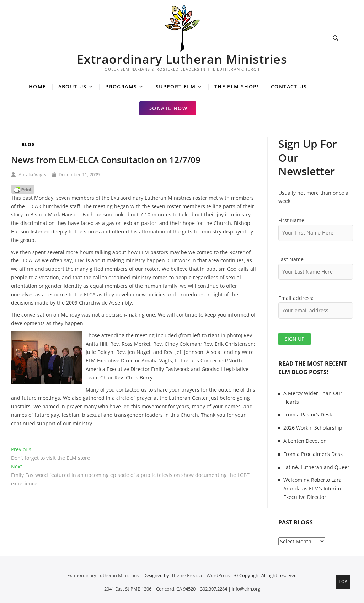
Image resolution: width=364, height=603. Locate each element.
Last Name (291, 259)
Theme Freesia (186, 575)
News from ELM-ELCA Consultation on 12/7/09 (105, 160)
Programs (121, 86)
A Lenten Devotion (305, 440)
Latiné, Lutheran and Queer (316, 467)
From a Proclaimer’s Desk (313, 454)
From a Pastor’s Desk (307, 414)
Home (37, 86)
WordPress (218, 575)
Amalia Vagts (32, 174)
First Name (291, 220)
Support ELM (176, 86)
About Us (72, 86)
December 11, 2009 (79, 174)
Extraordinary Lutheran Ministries (182, 59)
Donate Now (167, 108)
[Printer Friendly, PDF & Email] (22, 189)
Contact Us (289, 86)
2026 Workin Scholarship (312, 427)
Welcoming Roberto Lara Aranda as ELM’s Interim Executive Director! (312, 488)
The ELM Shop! (236, 86)
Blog (28, 144)
